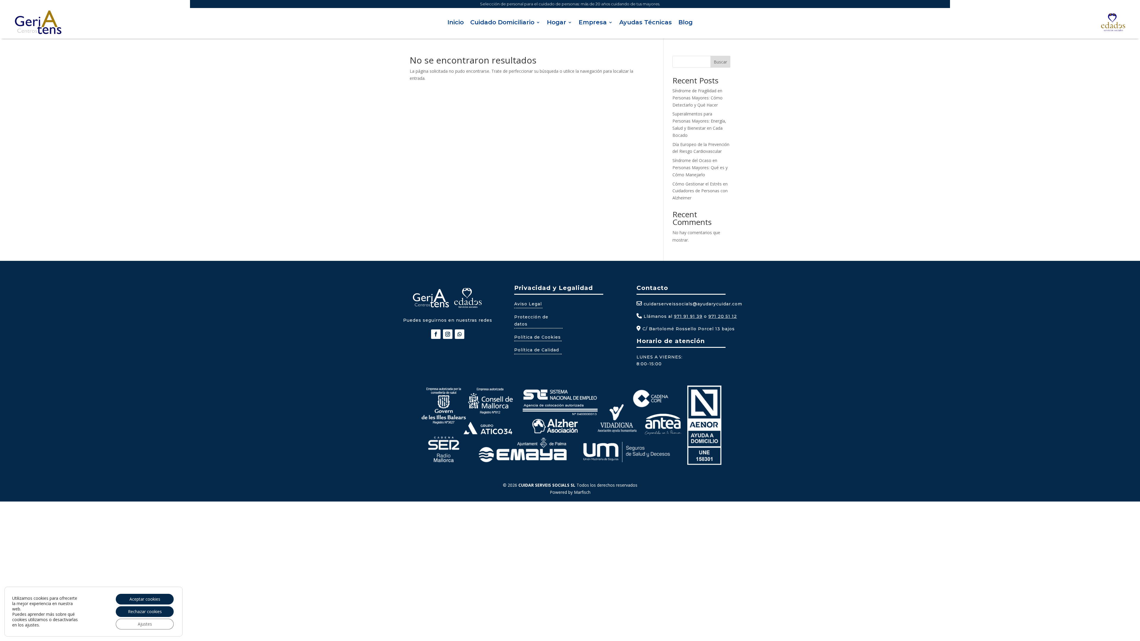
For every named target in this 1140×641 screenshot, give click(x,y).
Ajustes (145, 624)
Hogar (556, 23)
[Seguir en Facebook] (436, 334)
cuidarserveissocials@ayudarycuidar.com (693, 304)
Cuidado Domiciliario (502, 23)
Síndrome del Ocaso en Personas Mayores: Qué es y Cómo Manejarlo (700, 167)
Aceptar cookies (144, 599)
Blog (685, 23)
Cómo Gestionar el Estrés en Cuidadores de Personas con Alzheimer (700, 191)
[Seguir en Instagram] (447, 334)
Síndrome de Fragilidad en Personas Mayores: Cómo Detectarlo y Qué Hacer (697, 98)
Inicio (455, 23)
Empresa (593, 23)
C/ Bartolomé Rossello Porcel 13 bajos (688, 328)
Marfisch (582, 492)
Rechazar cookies (145, 611)
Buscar (720, 62)
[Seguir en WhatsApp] (459, 334)
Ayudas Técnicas (645, 23)
